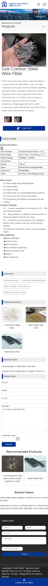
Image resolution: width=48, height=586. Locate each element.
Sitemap (6, 573)
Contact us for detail (24, 582)
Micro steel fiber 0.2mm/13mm (16, 286)
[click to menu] (44, 4)
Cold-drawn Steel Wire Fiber (33, 280)
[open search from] (38, 4)
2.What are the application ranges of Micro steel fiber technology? (24, 371)
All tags (14, 573)
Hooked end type (11, 280)
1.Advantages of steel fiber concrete (18, 366)
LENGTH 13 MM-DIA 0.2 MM (14, 292)
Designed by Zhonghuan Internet (22, 575)
